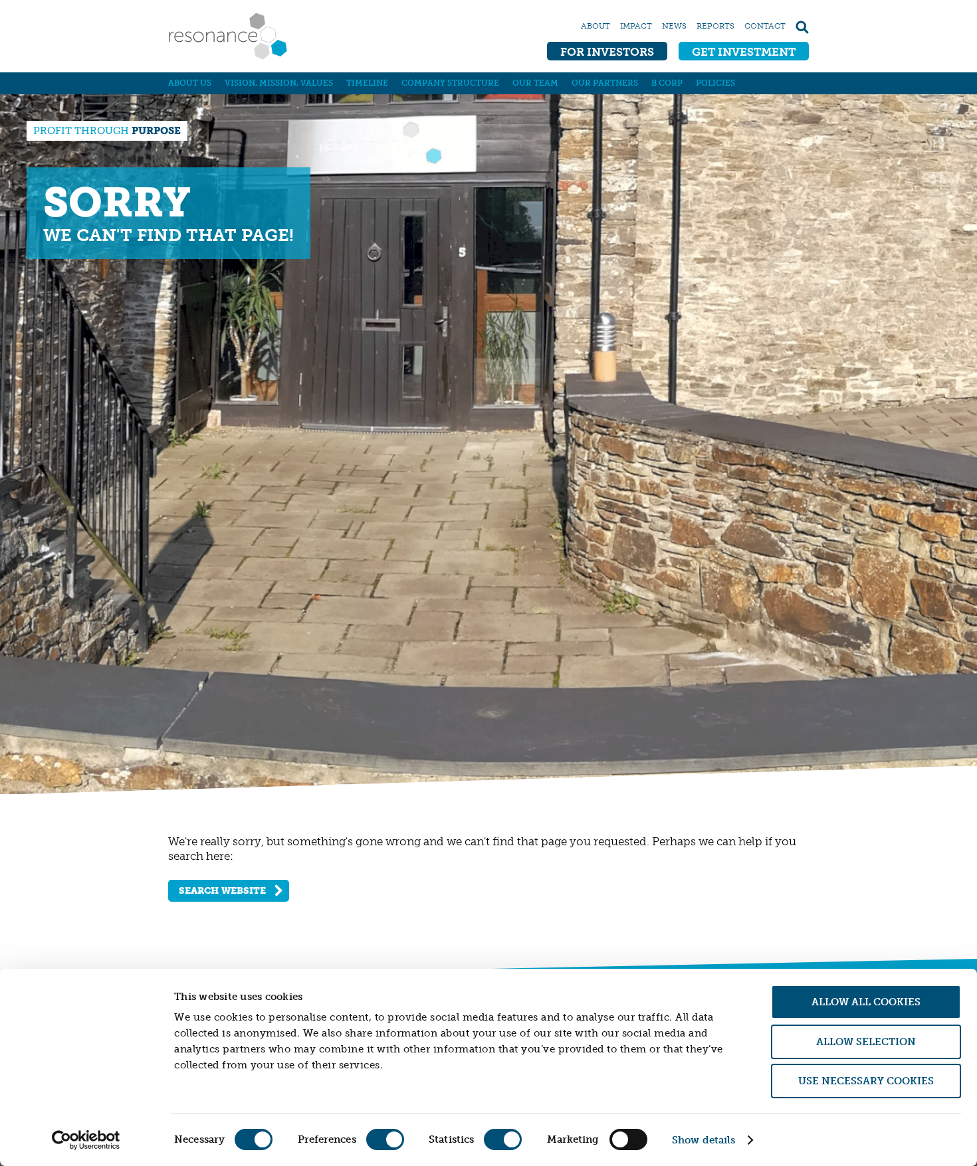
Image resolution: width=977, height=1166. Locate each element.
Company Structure (450, 83)
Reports (715, 26)
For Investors (607, 51)
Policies (715, 83)
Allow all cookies (866, 1002)
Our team (535, 83)
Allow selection (866, 1042)
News (674, 26)
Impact (636, 26)
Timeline (367, 83)
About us (189, 83)
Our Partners (605, 83)
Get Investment (744, 51)
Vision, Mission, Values (279, 83)
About (595, 26)
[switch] (385, 1139)
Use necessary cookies (866, 1081)
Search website (222, 890)
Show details (703, 1140)
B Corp (667, 83)
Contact (765, 26)
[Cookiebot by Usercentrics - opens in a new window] (86, 1140)
